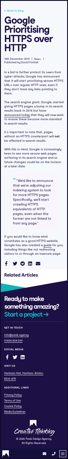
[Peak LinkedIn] (22, 357)
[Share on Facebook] (7, 263)
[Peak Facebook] (7, 357)
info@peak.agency (16, 335)
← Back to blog (14, 10)
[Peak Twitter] (15, 357)
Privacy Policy (13, 395)
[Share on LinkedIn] (30, 263)
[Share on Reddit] (22, 263)
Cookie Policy (13, 406)
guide (47, 245)
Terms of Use (12, 400)
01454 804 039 (13, 340)
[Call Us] (53, 453)
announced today (17, 115)
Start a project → (26, 315)
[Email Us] (44, 453)
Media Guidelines (14, 411)
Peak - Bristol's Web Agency (5, 453)
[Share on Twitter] (15, 263)
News (37, 59)
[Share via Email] (38, 263)
